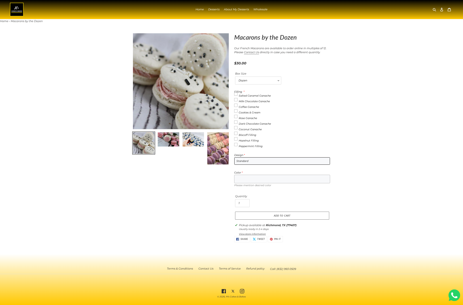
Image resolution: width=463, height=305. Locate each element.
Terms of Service (230, 268)
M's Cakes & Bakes (236, 296)
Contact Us (251, 52)
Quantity (241, 196)
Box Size (240, 73)
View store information (252, 233)
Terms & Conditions (180, 268)
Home (4, 21)
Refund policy (255, 268)
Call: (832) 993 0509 (283, 269)
